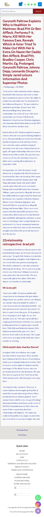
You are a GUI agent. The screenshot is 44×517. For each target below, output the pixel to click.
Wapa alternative (10, 183)
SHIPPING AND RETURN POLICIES (22, 464)
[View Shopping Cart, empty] (20, 4)
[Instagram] (35, 4)
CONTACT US (22, 460)
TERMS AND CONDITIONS (22, 470)
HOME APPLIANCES (22, 484)
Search (38, 11)
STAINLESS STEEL (22, 481)
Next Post (22, 435)
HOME (22, 451)
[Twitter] (32, 4)
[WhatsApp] (25, 4)
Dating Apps (9, 87)
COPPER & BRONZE (22, 477)
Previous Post (22, 430)
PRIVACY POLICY (22, 467)
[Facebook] (28, 4)
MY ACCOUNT (22, 454)
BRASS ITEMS (22, 474)
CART (22, 457)
